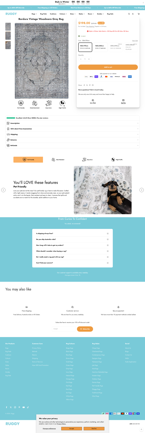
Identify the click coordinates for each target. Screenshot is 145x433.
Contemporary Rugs (98, 355)
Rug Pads (43, 14)
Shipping (35, 358)
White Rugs (69, 396)
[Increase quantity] (89, 59)
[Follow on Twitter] (11, 407)
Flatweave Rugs (97, 362)
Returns (34, 355)
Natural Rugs (70, 375)
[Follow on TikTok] (28, 407)
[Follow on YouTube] (23, 407)
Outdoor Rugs (96, 379)
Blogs (127, 351)
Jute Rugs (95, 365)
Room (90, 14)
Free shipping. (90, 26)
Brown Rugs (69, 358)
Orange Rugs (70, 379)
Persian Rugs (96, 382)
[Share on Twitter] (87, 85)
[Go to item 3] (8, 45)
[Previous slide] (3, 190)
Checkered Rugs (97, 351)
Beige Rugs (69, 348)
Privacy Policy (36, 348)
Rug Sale (110, 14)
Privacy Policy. (61, 424)
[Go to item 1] (8, 27)
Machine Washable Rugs (100, 372)
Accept (71, 428)
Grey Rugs (69, 369)
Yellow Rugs (69, 399)
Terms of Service (37, 362)
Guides (99, 14)
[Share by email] (92, 85)
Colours (62, 14)
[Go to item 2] (8, 36)
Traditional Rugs (97, 393)
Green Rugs (69, 365)
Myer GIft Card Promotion (40, 365)
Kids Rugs (95, 369)
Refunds (34, 351)
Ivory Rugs (69, 372)
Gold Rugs (69, 362)
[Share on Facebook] (84, 85)
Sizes (72, 14)
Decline (94, 428)
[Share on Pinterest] (89, 85)
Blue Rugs (69, 355)
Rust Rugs (69, 389)
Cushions (53, 14)
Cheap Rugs (96, 348)
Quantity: (81, 55)
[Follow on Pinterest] (19, 407)
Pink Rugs (69, 382)
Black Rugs (69, 351)
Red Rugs (69, 386)
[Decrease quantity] (80, 59)
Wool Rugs (95, 396)
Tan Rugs (68, 393)
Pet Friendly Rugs (97, 386)
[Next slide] (142, 190)
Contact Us (128, 355)
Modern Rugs (96, 375)
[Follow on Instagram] (15, 407)
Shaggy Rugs (96, 389)
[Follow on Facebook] (6, 407)
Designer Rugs (96, 358)
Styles (81, 14)
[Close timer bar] (143, 2)
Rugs (33, 14)
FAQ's (127, 358)
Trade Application (130, 362)
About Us (128, 348)
